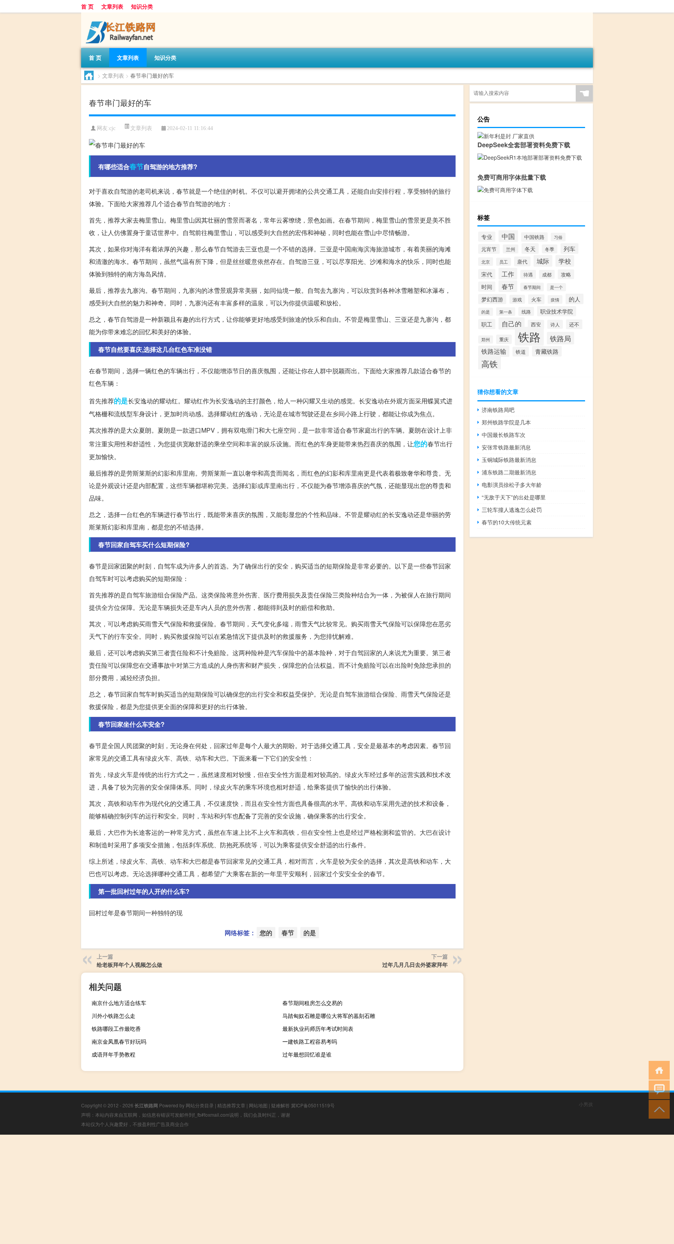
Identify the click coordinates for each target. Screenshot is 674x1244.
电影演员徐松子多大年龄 (512, 484)
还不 (574, 324)
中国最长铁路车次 (503, 434)
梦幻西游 (492, 299)
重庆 (504, 339)
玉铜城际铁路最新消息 (509, 459)
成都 (547, 274)
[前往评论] (657, 1089)
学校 (565, 261)
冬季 (549, 249)
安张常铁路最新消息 (506, 447)
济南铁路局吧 (498, 409)
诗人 (555, 324)
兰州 (510, 249)
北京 (485, 261)
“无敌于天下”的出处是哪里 (514, 497)
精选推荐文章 (231, 1105)
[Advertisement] (234, 1189)
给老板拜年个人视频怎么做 (129, 964)
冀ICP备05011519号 (313, 1105)
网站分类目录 (200, 1105)
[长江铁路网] (122, 15)
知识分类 (142, 6)
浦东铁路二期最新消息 (509, 472)
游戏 (517, 299)
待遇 (528, 274)
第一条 (505, 311)
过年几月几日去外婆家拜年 (415, 964)
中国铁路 (534, 237)
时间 (486, 287)
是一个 (556, 287)
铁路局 (560, 338)
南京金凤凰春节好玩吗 (119, 1041)
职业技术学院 (556, 311)
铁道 (521, 351)
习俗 (558, 237)
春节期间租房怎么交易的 (312, 1003)
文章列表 (112, 6)
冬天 (530, 248)
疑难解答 (280, 1105)
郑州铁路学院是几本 (506, 422)
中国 (508, 236)
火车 (536, 299)
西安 (536, 324)
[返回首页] (657, 1069)
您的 (420, 443)
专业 (486, 237)
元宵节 (489, 249)
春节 (136, 166)
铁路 (529, 336)
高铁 (489, 363)
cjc (112, 128)
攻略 (566, 274)
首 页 (87, 6)
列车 (569, 248)
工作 (508, 273)
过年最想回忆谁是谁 (307, 1054)
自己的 (511, 323)
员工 (503, 262)
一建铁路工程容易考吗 (309, 1041)
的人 (574, 299)
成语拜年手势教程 (113, 1054)
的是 (121, 401)
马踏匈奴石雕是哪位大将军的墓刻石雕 (328, 1015)
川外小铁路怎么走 (113, 1015)
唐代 (522, 261)
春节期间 (532, 287)
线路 (526, 311)
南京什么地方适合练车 (119, 1003)
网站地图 (258, 1105)
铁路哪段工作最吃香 (116, 1028)
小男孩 (586, 1104)
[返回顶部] (657, 1108)
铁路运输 (493, 351)
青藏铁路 (547, 351)
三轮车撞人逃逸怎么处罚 (512, 509)
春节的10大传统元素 (507, 522)
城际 (543, 261)
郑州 (485, 339)
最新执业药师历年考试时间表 (317, 1028)
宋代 (486, 274)
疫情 (555, 299)
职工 (486, 324)
